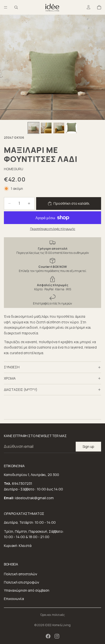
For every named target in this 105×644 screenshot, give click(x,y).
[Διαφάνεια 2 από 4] (46, 128)
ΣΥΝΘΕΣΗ (12, 367)
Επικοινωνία (14, 598)
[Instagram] (57, 636)
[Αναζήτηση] (16, 7)
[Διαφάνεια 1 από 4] (33, 128)
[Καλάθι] (99, 7)
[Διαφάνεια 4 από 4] (71, 128)
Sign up (88, 446)
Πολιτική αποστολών (20, 574)
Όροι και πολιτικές (52, 615)
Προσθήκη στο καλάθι (71, 203)
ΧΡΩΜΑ (10, 378)
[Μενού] (5, 7)
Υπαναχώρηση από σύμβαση (26, 590)
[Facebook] (48, 636)
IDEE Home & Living (58, 625)
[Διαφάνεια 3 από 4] (58, 128)
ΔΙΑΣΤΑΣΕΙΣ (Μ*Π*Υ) (20, 389)
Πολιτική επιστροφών (21, 582)
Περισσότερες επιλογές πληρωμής (52, 229)
